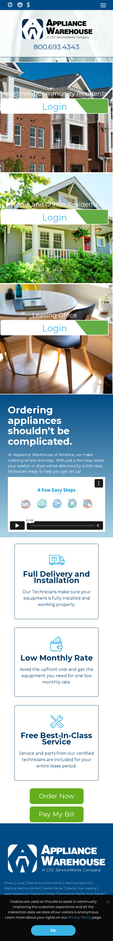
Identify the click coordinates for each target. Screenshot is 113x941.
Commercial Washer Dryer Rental (81, 894)
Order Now (56, 796)
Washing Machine (78, 883)
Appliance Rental (43, 894)
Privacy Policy (79, 917)
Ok (53, 930)
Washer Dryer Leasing (81, 888)
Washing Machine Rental (22, 888)
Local (20, 883)
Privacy (9, 883)
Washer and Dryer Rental (44, 883)
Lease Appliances (16, 894)
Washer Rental (53, 888)
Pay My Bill (56, 814)
